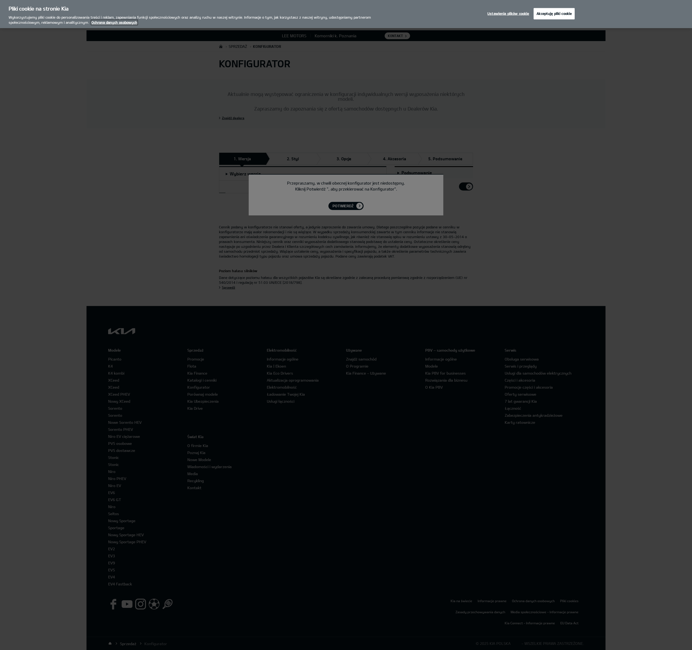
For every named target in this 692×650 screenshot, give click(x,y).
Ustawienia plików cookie (508, 13)
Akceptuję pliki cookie (554, 13)
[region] (346, 14)
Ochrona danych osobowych (114, 22)
